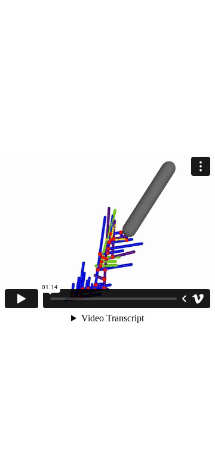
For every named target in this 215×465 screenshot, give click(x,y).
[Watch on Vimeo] (198, 299)
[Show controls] (184, 299)
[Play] (21, 298)
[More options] (200, 166)
